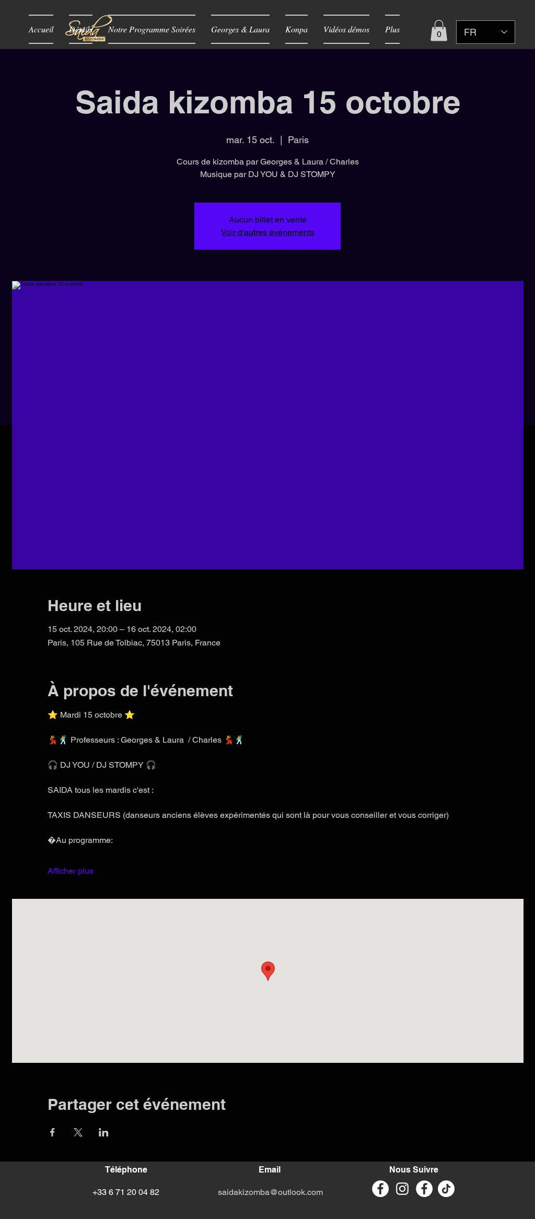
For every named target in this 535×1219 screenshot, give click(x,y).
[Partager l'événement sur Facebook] (52, 1132)
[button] (439, 30)
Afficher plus (71, 871)
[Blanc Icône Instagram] (402, 1188)
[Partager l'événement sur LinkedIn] (104, 1132)
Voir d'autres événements (268, 232)
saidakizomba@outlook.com (270, 1192)
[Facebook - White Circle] (380, 1188)
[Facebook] (424, 1188)
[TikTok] (446, 1188)
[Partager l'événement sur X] (78, 1132)
